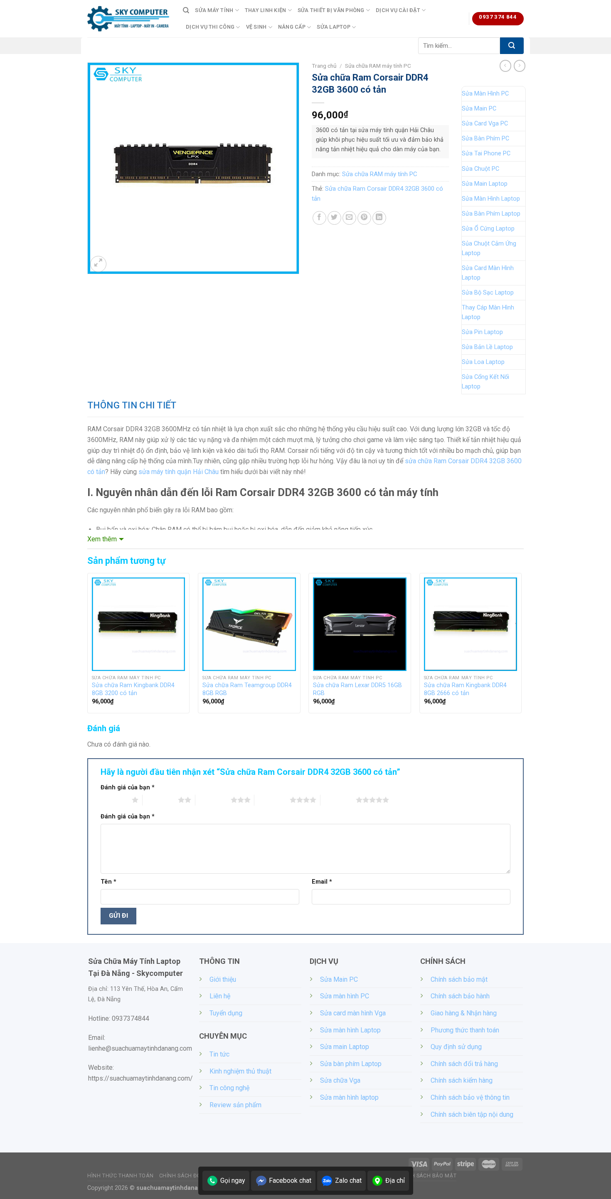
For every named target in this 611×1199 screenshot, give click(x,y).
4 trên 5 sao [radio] (272, 799)
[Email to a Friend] (349, 218)
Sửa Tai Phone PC (486, 153)
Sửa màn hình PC (344, 996)
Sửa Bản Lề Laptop (487, 347)
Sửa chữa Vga (340, 1080)
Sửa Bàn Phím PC (485, 138)
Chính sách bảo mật (459, 979)
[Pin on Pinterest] (364, 218)
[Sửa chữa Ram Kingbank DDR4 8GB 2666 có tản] (470, 624)
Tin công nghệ (229, 1088)
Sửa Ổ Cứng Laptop (488, 228)
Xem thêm (102, 539)
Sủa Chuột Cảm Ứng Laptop (489, 248)
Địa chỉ (395, 1180)
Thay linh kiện (265, 10)
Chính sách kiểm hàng (462, 1080)
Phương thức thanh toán (465, 1030)
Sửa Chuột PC (480, 168)
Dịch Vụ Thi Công (210, 27)
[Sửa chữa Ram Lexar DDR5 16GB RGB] (360, 624)
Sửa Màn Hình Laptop (491, 198)
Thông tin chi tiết (132, 405)
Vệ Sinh (256, 27)
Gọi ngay (232, 1180)
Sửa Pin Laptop (482, 332)
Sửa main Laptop (344, 1047)
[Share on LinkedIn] (379, 218)
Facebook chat (290, 1180)
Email (322, 881)
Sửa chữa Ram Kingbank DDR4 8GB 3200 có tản (133, 689)
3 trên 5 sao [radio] (213, 799)
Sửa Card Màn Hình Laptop (488, 273)
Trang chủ (324, 65)
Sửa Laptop (333, 27)
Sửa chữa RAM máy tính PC (378, 65)
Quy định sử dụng (456, 1047)
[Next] (521, 646)
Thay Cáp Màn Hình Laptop (488, 312)
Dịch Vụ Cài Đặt (398, 10)
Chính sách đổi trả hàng (464, 1064)
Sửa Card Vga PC (485, 123)
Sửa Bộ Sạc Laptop (488, 292)
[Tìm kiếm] (186, 10)
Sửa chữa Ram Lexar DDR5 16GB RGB (357, 689)
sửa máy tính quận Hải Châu (178, 472)
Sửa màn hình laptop (349, 1097)
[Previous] (87, 646)
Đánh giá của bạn (128, 787)
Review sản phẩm (235, 1105)
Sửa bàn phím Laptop (351, 1064)
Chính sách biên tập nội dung (472, 1114)
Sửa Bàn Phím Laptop (491, 213)
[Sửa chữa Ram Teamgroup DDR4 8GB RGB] (249, 624)
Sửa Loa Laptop (483, 362)
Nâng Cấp (292, 27)
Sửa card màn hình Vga (353, 1013)
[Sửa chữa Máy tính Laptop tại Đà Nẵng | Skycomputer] (128, 19)
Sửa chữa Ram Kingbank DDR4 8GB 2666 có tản (465, 689)
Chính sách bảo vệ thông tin (470, 1097)
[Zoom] (98, 264)
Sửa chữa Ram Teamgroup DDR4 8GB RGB (247, 689)
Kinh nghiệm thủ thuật (240, 1071)
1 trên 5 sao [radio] (114, 799)
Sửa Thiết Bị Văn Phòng (331, 10)
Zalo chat (348, 1180)
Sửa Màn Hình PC (485, 93)
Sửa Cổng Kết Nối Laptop (485, 381)
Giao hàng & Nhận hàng (464, 1013)
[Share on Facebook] (319, 218)
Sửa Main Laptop (485, 183)
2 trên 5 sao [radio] (160, 799)
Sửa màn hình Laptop (350, 1030)
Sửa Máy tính (214, 10)
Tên (108, 881)
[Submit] (512, 45)
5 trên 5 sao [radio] (338, 799)
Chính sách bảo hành (460, 996)
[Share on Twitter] (334, 218)
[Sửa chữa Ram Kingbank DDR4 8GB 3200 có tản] (138, 624)
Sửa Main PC (479, 108)
